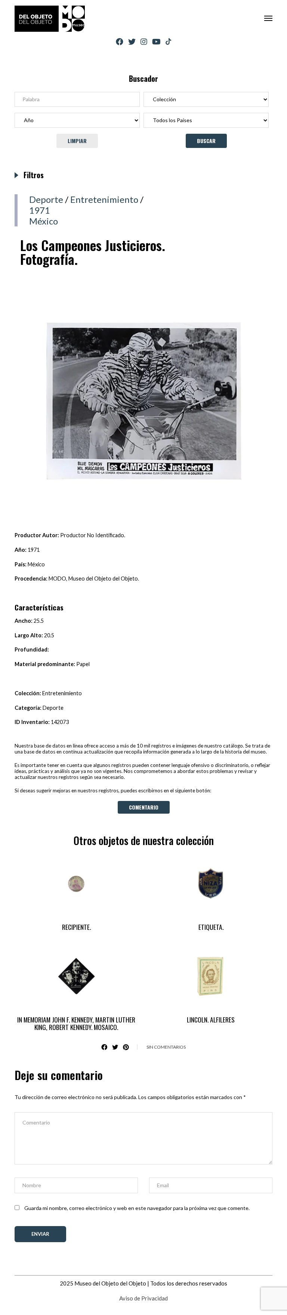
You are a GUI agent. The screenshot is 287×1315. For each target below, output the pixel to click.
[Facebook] (119, 42)
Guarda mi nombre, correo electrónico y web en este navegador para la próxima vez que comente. (137, 1208)
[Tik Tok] (168, 42)
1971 (39, 210)
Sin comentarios (166, 1047)
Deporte (46, 199)
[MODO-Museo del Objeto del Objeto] (50, 18)
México (43, 221)
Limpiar (77, 141)
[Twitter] (132, 42)
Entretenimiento (104, 199)
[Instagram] (144, 42)
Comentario (143, 807)
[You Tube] (156, 42)
